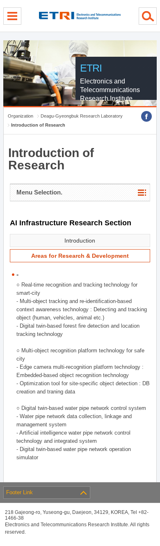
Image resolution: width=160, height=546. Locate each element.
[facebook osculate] (146, 116)
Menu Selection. (39, 192)
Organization (20, 115)
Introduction (79, 240)
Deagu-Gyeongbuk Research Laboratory (82, 115)
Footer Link (19, 492)
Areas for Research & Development (80, 255)
